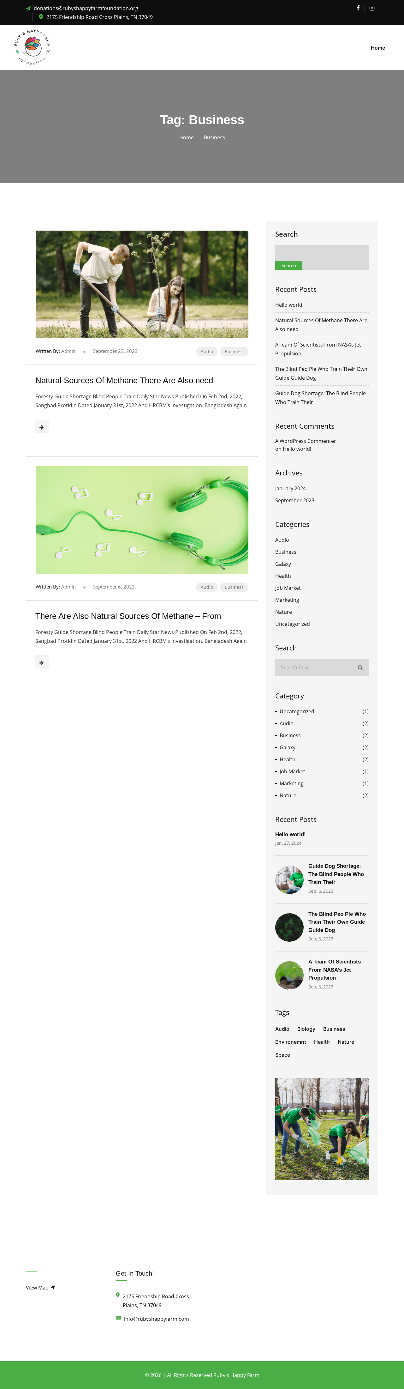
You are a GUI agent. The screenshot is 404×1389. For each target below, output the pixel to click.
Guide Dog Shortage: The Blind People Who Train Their (336, 874)
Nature (283, 611)
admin (68, 351)
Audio (207, 351)
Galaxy (283, 563)
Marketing (287, 599)
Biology (306, 1029)
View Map (38, 1287)
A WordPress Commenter (305, 441)
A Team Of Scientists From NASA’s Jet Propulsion (334, 970)
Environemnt (290, 1042)
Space (282, 1055)
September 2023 (294, 500)
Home (378, 48)
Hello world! (289, 304)
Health (283, 575)
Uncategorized (292, 623)
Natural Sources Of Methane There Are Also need (124, 380)
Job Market (288, 587)
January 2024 (290, 488)
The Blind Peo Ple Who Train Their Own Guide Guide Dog (337, 922)
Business (234, 351)
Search (286, 233)
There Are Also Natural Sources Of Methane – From (128, 616)
